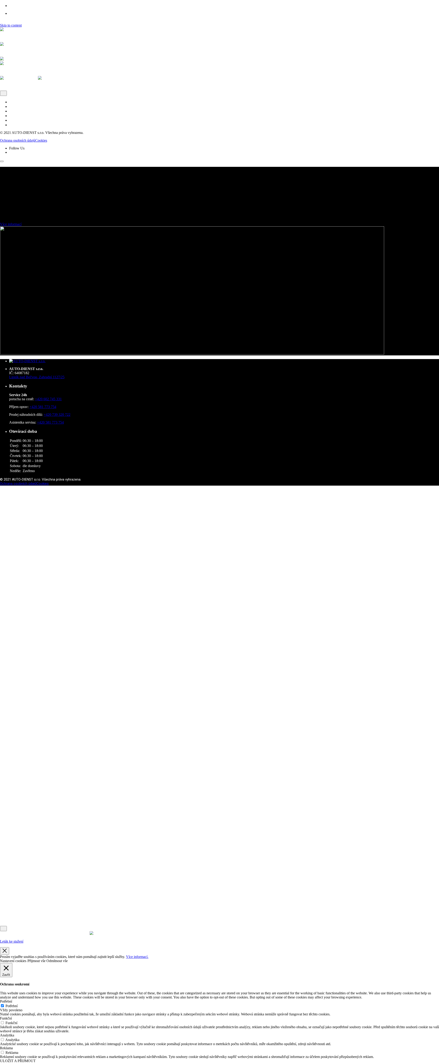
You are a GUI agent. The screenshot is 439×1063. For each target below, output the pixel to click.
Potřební (11, 1006)
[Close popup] (4, 951)
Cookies (41, 140)
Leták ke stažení (11, 941)
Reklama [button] (6, 1048)
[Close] (3, 93)
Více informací (10, 224)
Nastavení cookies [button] (13, 961)
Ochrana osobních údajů (17, 140)
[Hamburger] (2, 161)
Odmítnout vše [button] (57, 961)
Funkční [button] (6, 1018)
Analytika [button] (7, 1035)
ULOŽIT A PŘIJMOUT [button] (18, 1061)
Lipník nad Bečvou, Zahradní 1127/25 (36, 377)
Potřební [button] (6, 1001)
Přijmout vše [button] (36, 961)
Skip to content (11, 25)
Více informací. (137, 957)
